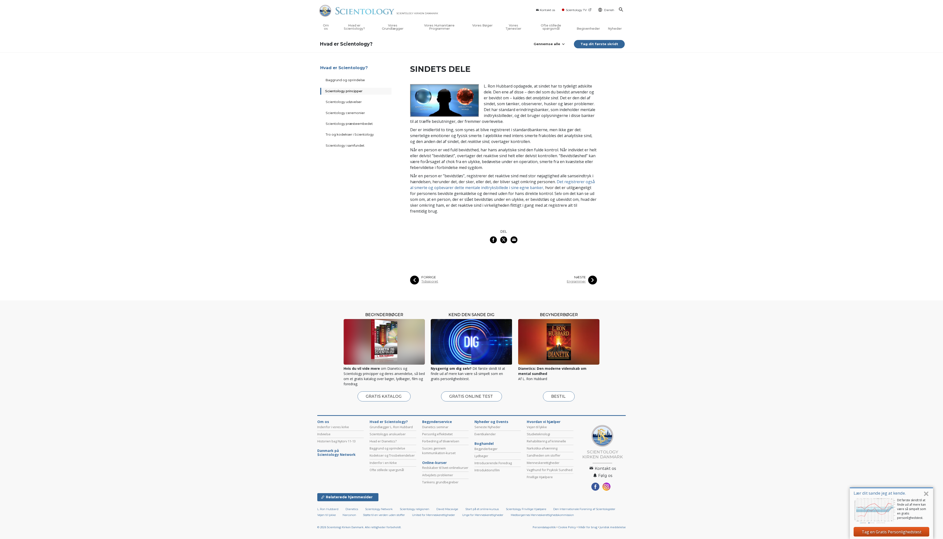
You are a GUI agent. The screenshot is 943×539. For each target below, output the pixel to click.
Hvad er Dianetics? (383, 441)
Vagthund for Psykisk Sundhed (549, 470)
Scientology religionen (414, 509)
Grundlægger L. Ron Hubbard (391, 427)
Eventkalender (485, 434)
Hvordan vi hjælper (543, 422)
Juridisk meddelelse (613, 527)
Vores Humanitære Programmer (439, 27)
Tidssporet (429, 281)
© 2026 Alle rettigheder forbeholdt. (359, 527)
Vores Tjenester (513, 27)
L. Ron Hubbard (327, 509)
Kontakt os (547, 10)
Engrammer (576, 281)
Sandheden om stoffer (543, 455)
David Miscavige (447, 509)
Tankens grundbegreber (440, 482)
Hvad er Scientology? (354, 27)
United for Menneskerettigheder (433, 515)
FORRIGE (428, 277)
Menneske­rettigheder (543, 463)
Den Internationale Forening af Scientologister (584, 509)
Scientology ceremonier (345, 113)
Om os (326, 27)
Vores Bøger (482, 25)
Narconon (350, 515)
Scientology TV (576, 10)
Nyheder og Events (491, 422)
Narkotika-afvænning (542, 448)
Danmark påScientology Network (336, 453)
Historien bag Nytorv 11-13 (336, 441)
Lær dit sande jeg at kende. (880, 493)
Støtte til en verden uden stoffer (384, 515)
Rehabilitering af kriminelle (546, 441)
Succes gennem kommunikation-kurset (439, 450)
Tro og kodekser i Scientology (350, 134)
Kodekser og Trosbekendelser (392, 455)
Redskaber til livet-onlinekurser (445, 467)
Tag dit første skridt (599, 44)
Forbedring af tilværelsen (440, 441)
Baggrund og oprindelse (345, 80)
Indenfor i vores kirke (333, 427)
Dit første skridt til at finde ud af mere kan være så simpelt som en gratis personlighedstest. (911, 509)
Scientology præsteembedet (349, 124)
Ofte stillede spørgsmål (551, 27)
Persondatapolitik (544, 527)
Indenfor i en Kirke (383, 463)
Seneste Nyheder (487, 427)
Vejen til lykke (537, 427)
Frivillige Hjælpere (540, 477)
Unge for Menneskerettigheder (482, 515)
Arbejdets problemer (437, 475)
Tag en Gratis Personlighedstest (891, 532)
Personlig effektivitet (437, 434)
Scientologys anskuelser (388, 434)
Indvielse (324, 434)
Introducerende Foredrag (493, 463)
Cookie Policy (567, 527)
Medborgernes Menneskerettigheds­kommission (542, 515)
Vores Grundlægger (392, 27)
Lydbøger (481, 456)
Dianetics (352, 509)
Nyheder (615, 28)
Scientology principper (343, 91)
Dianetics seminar (435, 427)
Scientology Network (379, 509)
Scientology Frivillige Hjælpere (526, 509)
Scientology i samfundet (345, 145)
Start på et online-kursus (482, 509)
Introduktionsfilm (487, 470)
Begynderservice (437, 422)
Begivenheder (588, 28)
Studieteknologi (538, 434)
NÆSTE (580, 277)
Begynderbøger (486, 449)
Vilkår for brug (587, 527)
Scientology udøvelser (344, 102)
